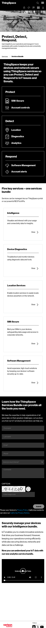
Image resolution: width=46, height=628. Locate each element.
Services (5, 57)
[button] (33, 7)
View (33, 232)
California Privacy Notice (19, 513)
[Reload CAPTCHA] (28, 489)
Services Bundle (17, 56)
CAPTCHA (6, 484)
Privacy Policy (22, 510)
